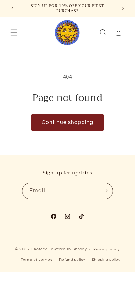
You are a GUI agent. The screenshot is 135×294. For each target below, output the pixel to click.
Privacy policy (106, 249)
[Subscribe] (105, 191)
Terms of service (36, 260)
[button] (13, 32)
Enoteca (39, 249)
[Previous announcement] (12, 8)
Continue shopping (67, 122)
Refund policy (72, 260)
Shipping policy (106, 260)
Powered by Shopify (68, 249)
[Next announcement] (123, 8)
